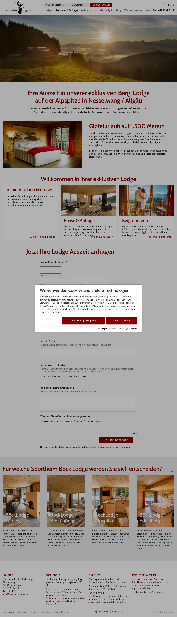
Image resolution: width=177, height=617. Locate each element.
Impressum (133, 329)
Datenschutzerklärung (118, 329)
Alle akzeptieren (122, 320)
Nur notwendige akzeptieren (83, 320)
